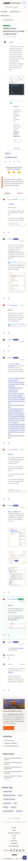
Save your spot (9, 728)
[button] (24, 2)
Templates (14, 843)
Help (14, 830)
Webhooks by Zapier (9, 795)
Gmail (20, 795)
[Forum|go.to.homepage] (10, 3)
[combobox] (14, 7)
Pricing (14, 827)
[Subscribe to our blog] (17, 850)
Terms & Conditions (8, 822)
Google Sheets (7, 791)
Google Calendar (8, 811)
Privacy (22, 858)
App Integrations (14, 846)
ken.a (9, 664)
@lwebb (15, 106)
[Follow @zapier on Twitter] (20, 850)
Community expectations (11, 746)
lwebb (10, 42)
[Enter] (2, 7)
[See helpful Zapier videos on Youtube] (23, 850)
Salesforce (19, 811)
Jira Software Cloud (11, 157)
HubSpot (7, 153)
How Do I (6, 779)
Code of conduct (9, 740)
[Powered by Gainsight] (14, 819)
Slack (15, 803)
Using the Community (10, 743)
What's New (5, 16)
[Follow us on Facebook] (11, 850)
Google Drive (7, 803)
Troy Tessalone (12, 199)
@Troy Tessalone (13, 511)
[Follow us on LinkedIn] (14, 850)
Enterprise (14, 841)
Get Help (3, 11)
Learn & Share (14, 11)
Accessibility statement (19, 822)
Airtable (13, 807)
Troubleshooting (8, 20)
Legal (16, 858)
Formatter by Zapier (9, 799)
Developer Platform (14, 833)
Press (14, 835)
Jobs (14, 838)
